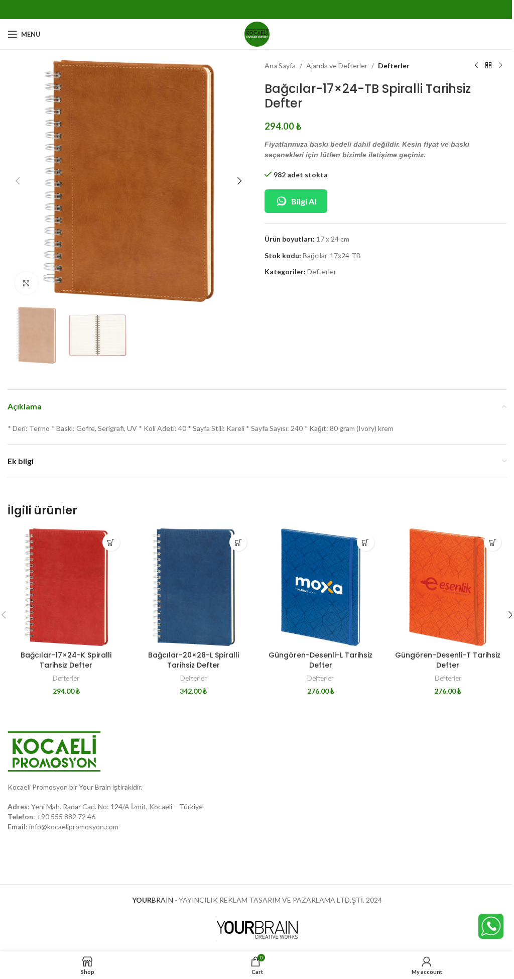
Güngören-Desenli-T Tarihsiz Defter (447, 660)
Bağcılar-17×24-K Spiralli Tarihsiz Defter (66, 660)
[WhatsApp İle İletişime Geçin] (490, 925)
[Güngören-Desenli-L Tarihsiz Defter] (320, 587)
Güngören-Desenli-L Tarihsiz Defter (320, 660)
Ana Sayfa (280, 65)
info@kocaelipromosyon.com (73, 826)
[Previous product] (476, 66)
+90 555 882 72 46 (66, 816)
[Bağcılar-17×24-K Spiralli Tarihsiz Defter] (66, 587)
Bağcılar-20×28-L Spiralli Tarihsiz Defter (193, 660)
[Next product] (500, 66)
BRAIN (152, 900)
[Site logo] (257, 33)
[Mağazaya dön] (488, 66)
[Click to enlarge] (26, 283)
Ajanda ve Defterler (336, 65)
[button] (18, 181)
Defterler (394, 65)
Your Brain (95, 787)
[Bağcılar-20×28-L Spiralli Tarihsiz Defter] (193, 587)
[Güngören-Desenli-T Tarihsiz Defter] (448, 587)
